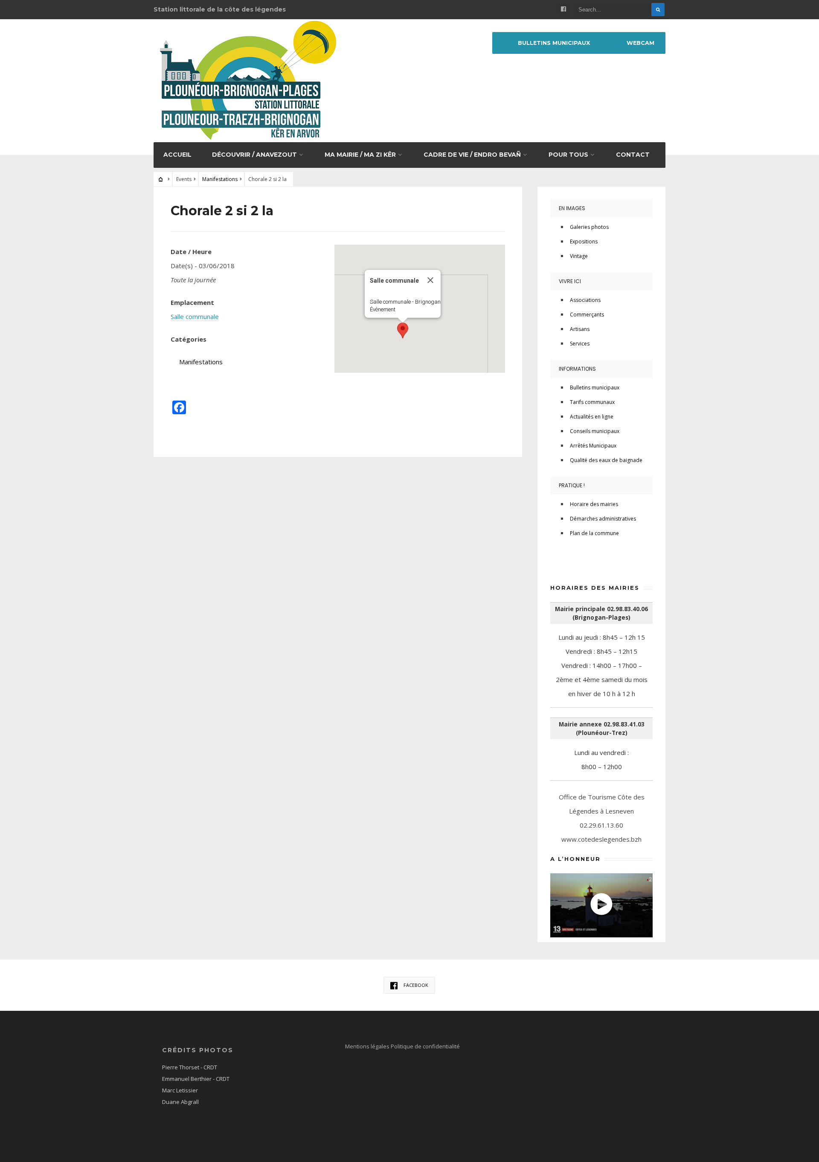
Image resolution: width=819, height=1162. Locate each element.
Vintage (579, 256)
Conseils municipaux (594, 431)
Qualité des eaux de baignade (606, 460)
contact (633, 154)
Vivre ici (570, 281)
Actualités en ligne (591, 416)
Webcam (640, 43)
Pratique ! (572, 485)
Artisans (580, 329)
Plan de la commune (594, 533)
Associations (585, 300)
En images (572, 208)
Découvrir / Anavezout (254, 154)
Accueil (177, 154)
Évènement (382, 309)
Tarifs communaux (592, 402)
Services (580, 343)
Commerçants (587, 314)
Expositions (584, 241)
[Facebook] (563, 9)
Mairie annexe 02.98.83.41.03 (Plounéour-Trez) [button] (602, 728)
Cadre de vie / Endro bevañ (472, 154)
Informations (577, 368)
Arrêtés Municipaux (593, 445)
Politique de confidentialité (425, 1046)
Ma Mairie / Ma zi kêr (360, 154)
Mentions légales (368, 1046)
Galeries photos (589, 227)
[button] (402, 330)
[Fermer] (430, 280)
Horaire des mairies (594, 504)
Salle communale (195, 316)
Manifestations (220, 179)
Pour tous (568, 154)
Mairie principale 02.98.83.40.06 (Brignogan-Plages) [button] (601, 613)
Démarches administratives (603, 518)
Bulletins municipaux (554, 43)
